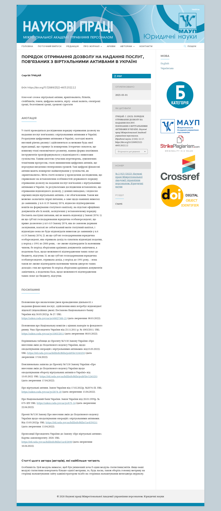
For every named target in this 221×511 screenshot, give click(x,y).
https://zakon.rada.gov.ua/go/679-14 (56, 403)
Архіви (111, 46)
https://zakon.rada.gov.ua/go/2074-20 (42, 391)
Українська (167, 68)
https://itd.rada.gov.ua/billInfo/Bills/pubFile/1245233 (56, 353)
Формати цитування (129, 151)
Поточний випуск (49, 46)
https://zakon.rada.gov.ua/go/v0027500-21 (44, 318)
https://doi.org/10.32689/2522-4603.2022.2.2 (52, 87)
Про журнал (91, 46)
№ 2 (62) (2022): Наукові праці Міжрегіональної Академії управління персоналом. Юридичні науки (129, 180)
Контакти (145, 46)
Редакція (72, 46)
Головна (27, 46)
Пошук (191, 46)
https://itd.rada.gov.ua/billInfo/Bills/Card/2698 (47, 441)
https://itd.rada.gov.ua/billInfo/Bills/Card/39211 (71, 422)
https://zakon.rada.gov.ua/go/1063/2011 (43, 333)
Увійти (195, 9)
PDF (119, 76)
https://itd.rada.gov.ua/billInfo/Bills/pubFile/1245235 (68, 376)
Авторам (126, 46)
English (165, 63)
